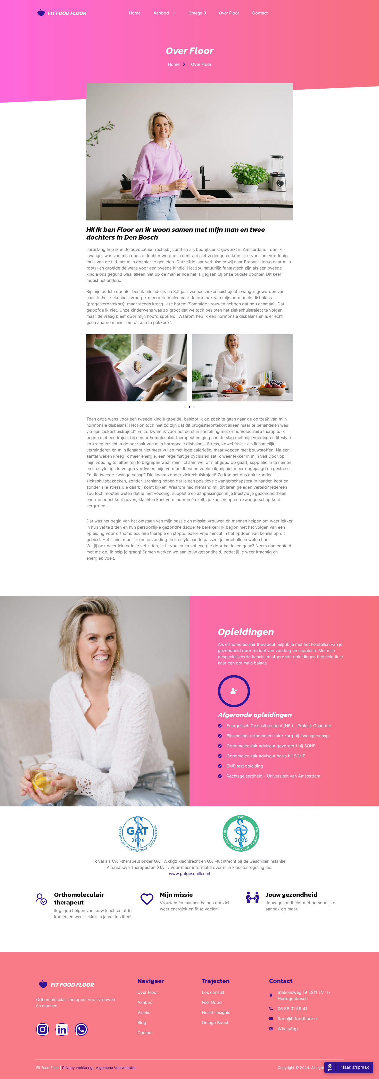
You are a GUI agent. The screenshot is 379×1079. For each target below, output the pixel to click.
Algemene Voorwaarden (116, 1067)
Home (135, 12)
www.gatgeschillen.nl (189, 873)
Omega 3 (197, 12)
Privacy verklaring (77, 1067)
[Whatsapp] (81, 1029)
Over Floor (229, 12)
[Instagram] (42, 1029)
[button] (185, 407)
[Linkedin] (61, 1029)
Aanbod (161, 12)
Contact (260, 12)
